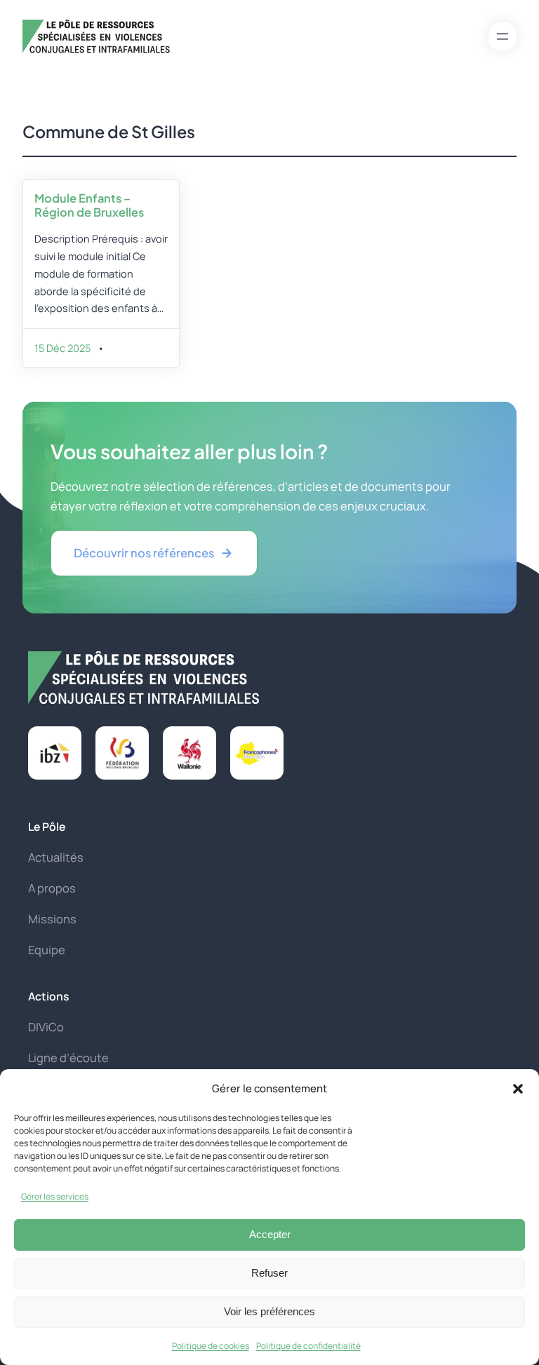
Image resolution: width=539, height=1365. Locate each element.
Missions (52, 919)
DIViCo (46, 1027)
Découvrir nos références (144, 552)
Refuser (269, 1273)
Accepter (270, 1234)
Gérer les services (54, 1196)
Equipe (46, 950)
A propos (52, 888)
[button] (518, 1089)
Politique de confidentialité (308, 1346)
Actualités (56, 857)
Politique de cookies (210, 1346)
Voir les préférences (269, 1311)
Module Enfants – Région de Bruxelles (89, 205)
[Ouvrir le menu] (502, 36)
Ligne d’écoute (68, 1058)
